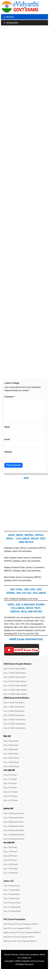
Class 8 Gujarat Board (12, 894)
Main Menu (10, 17)
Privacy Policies (11, 955)
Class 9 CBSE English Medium (15, 681)
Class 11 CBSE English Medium (15, 690)
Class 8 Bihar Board (11, 749)
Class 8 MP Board (10, 856)
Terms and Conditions (29, 955)
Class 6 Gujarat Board (12, 886)
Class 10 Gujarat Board (12, 903)
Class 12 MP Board (11, 873)
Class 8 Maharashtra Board (13, 822)
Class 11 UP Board (10, 796)
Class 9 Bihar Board (11, 754)
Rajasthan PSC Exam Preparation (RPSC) (19, 937)
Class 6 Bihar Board (11, 741)
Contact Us (26, 958)
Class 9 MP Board (10, 860)
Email (7, 439)
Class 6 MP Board (10, 847)
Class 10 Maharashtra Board (14, 830)
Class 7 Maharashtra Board (13, 818)
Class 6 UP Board (10, 775)
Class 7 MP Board (10, 852)
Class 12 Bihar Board (11, 766)
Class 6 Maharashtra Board (13, 813)
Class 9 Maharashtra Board (13, 826)
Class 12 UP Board (10, 800)
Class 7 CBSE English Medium (15, 673)
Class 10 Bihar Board (11, 758)
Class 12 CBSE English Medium (15, 694)
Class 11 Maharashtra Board (14, 835)
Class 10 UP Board (10, 792)
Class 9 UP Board (10, 788)
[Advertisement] (24, 506)
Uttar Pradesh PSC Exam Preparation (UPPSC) (21, 924)
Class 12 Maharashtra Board (14, 839)
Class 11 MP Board (11, 869)
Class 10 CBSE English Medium (15, 686)
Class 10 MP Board (11, 864)
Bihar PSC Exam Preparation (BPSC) (17, 928)
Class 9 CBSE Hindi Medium (14, 715)
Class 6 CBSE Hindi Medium (14, 703)
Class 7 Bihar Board (11, 745)
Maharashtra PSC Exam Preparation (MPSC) (20, 941)
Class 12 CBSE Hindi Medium (14, 728)
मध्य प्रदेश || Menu (12, 23)
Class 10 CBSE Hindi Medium (14, 720)
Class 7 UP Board (10, 779)
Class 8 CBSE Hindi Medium (14, 711)
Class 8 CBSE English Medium (15, 677)
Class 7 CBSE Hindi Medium (14, 707)
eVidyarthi (24, 961)
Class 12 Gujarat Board (12, 911)
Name (7, 427)
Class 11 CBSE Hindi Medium (14, 724)
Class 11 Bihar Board (11, 762)
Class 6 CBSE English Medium (15, 669)
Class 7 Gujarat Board (12, 890)
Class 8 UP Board (10, 783)
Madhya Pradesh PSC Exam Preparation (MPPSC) (22, 933)
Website (8, 452)
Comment (9, 397)
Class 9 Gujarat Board (12, 898)
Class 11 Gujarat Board (12, 907)
